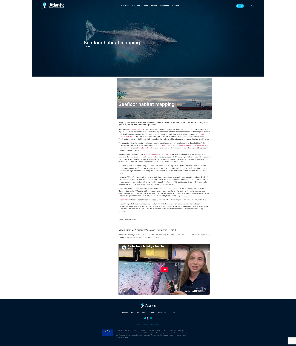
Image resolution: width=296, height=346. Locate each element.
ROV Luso (165, 154)
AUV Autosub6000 (151, 154)
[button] (252, 5)
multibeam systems (136, 129)
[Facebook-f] (145, 318)
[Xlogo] (148, 318)
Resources (164, 6)
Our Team (136, 6)
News (145, 6)
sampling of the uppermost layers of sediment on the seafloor (181, 145)
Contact (175, 6)
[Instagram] (151, 318)
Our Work (125, 6)
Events (154, 6)
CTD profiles (145, 148)
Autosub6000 (124, 200)
